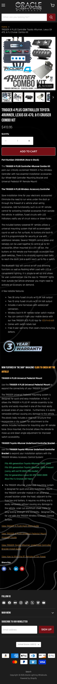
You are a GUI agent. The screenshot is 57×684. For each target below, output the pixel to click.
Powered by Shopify (28, 678)
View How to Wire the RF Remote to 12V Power (24, 556)
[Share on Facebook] (4, 568)
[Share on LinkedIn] (16, 568)
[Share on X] (10, 568)
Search (28, 671)
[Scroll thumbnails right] (52, 97)
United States (27, 644)
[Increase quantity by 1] (29, 141)
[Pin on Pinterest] (22, 568)
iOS (43, 320)
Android (50, 320)
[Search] (51, 17)
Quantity (5, 134)
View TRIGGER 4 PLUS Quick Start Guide (20, 525)
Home (4, 27)
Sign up (46, 629)
